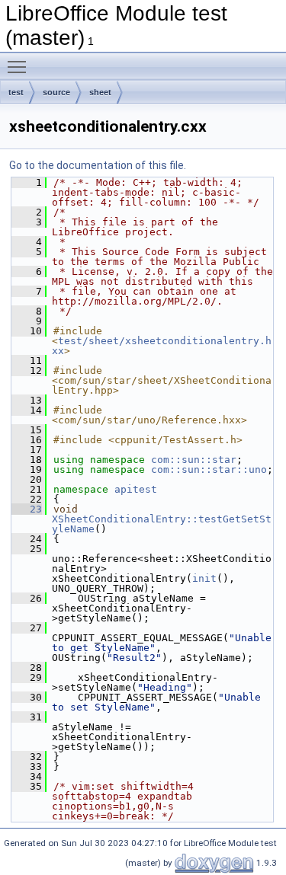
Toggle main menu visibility (20, 66)
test (16, 92)
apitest (135, 489)
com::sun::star (193, 459)
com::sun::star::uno (209, 469)
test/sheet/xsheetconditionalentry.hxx (162, 345)
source (56, 92)
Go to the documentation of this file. (97, 165)
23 (26, 509)
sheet (100, 92)
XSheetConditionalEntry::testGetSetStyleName (162, 524)
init (204, 578)
